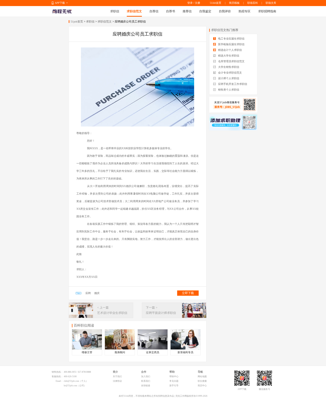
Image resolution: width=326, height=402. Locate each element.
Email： (59, 381)
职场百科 (252, 3)
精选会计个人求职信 (229, 50)
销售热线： (57, 372)
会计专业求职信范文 (229, 72)
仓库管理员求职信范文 (230, 61)
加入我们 (145, 376)
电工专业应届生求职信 (230, 38)
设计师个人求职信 (228, 78)
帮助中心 (173, 376)
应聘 (88, 293)
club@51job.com (71, 381)
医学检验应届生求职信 (230, 44)
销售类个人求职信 (228, 89)
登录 (190, 3)
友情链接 (145, 385)
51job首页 (77, 21)
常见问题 (173, 381)
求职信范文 (134, 11)
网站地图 (202, 376)
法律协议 (117, 381)
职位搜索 (202, 381)
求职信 (114, 11)
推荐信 (187, 11)
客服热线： (57, 376)
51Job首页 (215, 3)
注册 (197, 3)
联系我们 (145, 381)
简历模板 (234, 3)
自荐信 (153, 11)
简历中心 (202, 385)
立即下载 (188, 293)
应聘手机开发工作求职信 (232, 84)
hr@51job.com (70, 385)
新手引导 (173, 385)
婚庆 (97, 293)
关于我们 (117, 376)
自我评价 (225, 11)
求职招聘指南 (267, 11)
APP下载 (60, 3)
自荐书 (170, 11)
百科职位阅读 (84, 325)
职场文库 (271, 3)
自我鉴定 (205, 11)
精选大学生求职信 (228, 55)
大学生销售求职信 (228, 67)
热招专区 (244, 11)
